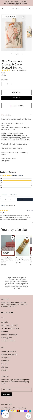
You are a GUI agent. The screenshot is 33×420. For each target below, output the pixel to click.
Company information (9, 335)
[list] (16, 33)
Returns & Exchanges (9, 354)
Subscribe (6, 394)
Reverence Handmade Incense (22, 259)
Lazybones (9, 408)
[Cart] (30, 8)
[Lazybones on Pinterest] (9, 312)
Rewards (4, 331)
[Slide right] (22, 54)
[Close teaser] (10, 410)
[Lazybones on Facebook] (4, 312)
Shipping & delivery (8, 351)
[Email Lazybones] (2, 312)
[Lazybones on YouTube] (12, 312)
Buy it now (16, 98)
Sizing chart (5, 358)
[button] (5, 414)
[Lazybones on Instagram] (7, 312)
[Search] (23, 8)
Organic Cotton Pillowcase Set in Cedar (7, 260)
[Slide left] (11, 54)
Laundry (4, 364)
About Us (4, 322)
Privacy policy (6, 338)
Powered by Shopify (20, 408)
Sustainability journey (9, 325)
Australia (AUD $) (6, 404)
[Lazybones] (15, 9)
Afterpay (4, 367)
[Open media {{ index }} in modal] (13, 32)
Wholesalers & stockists (10, 328)
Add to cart (16, 92)
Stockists (4, 370)
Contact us (5, 361)
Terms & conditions (8, 341)
